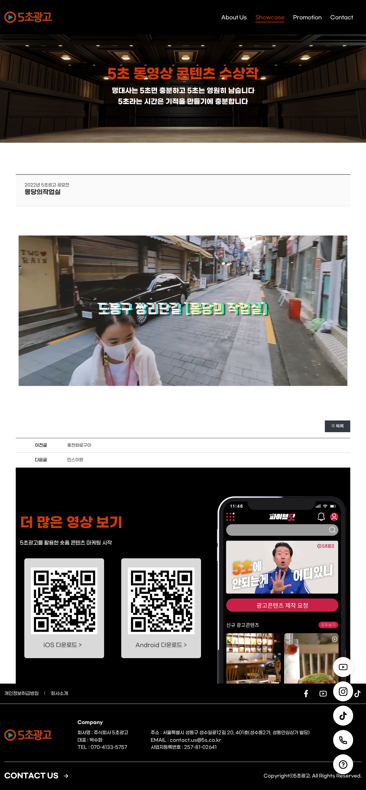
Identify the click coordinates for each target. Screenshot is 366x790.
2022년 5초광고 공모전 (47, 185)
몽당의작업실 (43, 192)
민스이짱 (75, 460)
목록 (340, 426)
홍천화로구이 (79, 445)
